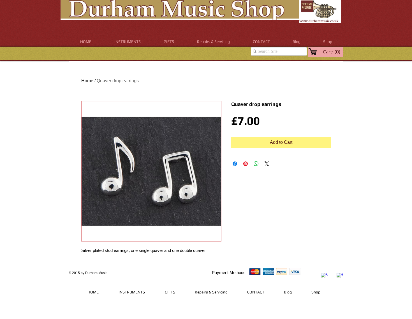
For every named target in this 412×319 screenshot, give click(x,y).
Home (87, 80)
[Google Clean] (340, 276)
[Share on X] (266, 163)
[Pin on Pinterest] (245, 163)
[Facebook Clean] (324, 276)
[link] (332, 51)
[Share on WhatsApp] (256, 163)
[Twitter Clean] (332, 272)
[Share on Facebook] (235, 163)
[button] (127, 42)
